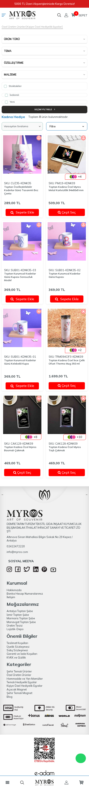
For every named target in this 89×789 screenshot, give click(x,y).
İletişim (11, 597)
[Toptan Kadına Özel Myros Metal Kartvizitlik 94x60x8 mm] (67, 154)
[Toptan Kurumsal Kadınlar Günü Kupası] (67, 241)
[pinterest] (44, 571)
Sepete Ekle (25, 212)
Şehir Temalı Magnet (19, 693)
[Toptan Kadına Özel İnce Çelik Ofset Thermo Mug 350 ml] (67, 328)
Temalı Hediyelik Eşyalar (22, 682)
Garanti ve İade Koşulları (22, 653)
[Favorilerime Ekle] (38, 138)
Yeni (12, 101)
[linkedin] (35, 571)
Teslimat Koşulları (17, 643)
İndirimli (14, 94)
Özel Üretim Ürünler (13, 26)
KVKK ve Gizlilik (16, 657)
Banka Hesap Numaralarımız (25, 593)
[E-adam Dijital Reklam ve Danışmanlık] (44, 774)
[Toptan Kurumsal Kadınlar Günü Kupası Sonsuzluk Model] (22, 241)
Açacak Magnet (17, 689)
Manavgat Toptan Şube (21, 622)
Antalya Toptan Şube (20, 611)
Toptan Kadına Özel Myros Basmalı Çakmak (20, 448)
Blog (9, 696)
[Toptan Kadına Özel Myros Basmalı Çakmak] (22, 415)
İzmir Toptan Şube (18, 614)
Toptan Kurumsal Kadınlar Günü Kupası (64, 275)
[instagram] (9, 571)
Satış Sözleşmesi (17, 650)
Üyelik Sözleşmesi (18, 646)
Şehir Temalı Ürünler (19, 671)
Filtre (52, 126)
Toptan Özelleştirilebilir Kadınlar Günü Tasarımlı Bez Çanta (21, 190)
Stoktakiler (15, 86)
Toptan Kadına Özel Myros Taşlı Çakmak (65, 448)
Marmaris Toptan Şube (21, 618)
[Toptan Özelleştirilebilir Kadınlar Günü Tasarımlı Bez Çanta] (22, 154)
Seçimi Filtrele (43, 109)
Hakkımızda (14, 590)
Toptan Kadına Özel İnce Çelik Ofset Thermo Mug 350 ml (67, 362)
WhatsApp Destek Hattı (81, 758)
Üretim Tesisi (15, 625)
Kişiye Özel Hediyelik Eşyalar (44, 26)
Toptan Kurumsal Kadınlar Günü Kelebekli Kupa (20, 362)
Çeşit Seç (71, 212)
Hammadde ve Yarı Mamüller (25, 678)
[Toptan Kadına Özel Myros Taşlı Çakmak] (67, 415)
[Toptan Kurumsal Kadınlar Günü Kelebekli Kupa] (22, 328)
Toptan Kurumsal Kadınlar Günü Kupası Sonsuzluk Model (20, 277)
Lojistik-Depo (15, 629)
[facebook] (17, 571)
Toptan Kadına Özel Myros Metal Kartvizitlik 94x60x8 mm (66, 188)
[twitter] (27, 570)
